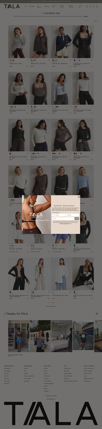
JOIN (76, 218)
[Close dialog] (79, 197)
